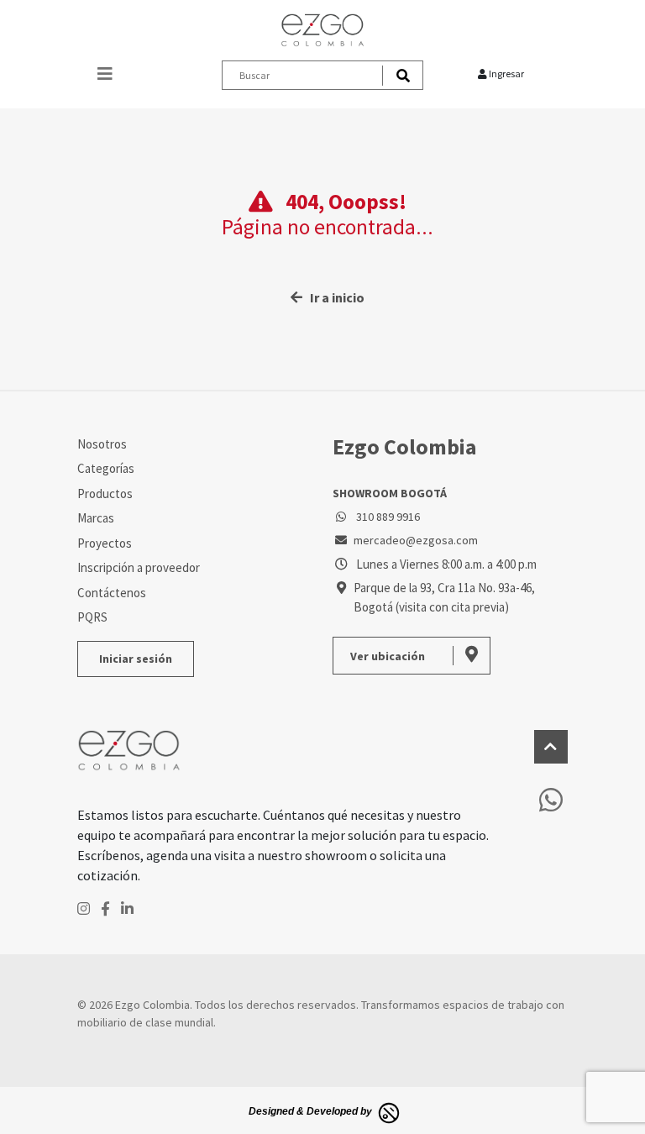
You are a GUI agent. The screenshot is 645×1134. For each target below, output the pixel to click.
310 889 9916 (387, 516)
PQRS (92, 617)
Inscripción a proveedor (138, 567)
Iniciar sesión (135, 658)
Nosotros (102, 444)
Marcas (95, 518)
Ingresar (505, 73)
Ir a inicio (333, 297)
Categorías (105, 468)
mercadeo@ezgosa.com (416, 540)
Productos (105, 493)
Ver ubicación (388, 656)
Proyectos (104, 543)
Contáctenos (111, 593)
